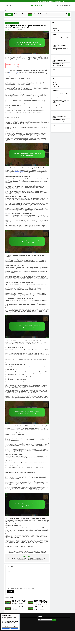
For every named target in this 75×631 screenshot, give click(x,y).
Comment (9, 571)
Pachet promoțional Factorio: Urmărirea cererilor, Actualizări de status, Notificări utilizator (41, 608)
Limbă (51, 10)
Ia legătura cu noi (31, 10)
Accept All (10, 628)
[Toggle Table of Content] (18, 67)
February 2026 (54, 131)
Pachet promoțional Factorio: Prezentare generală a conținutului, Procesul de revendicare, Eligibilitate (27, 13)
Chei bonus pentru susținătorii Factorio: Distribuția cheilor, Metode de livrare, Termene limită (48, 1)
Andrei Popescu (9, 29)
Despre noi (46, 10)
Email (22, 583)
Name (8, 583)
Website (36, 583)
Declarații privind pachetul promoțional (12, 23)
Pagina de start (22, 10)
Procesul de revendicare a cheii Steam (59, 65)
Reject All (14, 626)
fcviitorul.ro (37, 5)
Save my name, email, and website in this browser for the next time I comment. (21, 588)
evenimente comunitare (19, 171)
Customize (6, 626)
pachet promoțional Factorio (29, 366)
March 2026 (54, 72)
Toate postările (39, 10)
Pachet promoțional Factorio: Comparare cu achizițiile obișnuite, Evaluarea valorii (19, 608)
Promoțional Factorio (13, 72)
